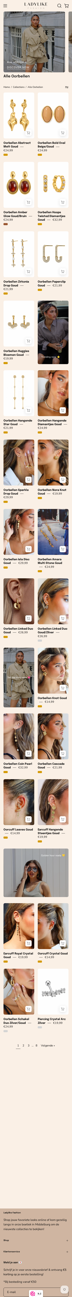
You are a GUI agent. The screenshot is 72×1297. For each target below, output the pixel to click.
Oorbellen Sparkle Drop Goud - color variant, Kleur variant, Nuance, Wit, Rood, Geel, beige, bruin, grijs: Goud (5, 502)
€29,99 (8, 497)
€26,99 (23, 632)
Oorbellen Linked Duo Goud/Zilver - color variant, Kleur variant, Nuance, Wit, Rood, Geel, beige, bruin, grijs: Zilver (40, 641)
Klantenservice (11, 1252)
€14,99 (49, 702)
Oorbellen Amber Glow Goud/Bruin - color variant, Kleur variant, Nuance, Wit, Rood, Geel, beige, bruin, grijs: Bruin (5, 224)
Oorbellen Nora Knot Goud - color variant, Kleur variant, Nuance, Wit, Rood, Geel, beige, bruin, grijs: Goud (40, 498)
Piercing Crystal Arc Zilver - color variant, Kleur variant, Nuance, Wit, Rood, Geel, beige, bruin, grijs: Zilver (40, 1027)
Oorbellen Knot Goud (52, 698)
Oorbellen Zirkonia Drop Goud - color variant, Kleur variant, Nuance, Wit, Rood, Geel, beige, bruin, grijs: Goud (5, 293)
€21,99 (8, 289)
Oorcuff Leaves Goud (18, 829)
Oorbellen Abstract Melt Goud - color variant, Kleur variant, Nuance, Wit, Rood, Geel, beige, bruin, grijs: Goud (5, 155)
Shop (6, 1240)
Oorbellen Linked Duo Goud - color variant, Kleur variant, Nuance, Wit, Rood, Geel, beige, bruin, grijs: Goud (5, 637)
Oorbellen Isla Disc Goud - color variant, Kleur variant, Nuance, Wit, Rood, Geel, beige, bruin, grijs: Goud (5, 568)
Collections (18, 87)
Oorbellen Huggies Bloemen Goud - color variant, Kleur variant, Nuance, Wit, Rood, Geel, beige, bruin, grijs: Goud (5, 363)
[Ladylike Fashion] (36, 6)
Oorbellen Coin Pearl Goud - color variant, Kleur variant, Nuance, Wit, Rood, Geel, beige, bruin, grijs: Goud (5, 772)
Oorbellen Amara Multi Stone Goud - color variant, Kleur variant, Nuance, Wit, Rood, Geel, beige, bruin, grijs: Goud (40, 571)
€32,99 (57, 220)
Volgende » (48, 1045)
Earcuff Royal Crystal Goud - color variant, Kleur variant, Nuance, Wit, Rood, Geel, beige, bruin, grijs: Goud (5, 962)
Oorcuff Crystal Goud (53, 953)
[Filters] (66, 87)
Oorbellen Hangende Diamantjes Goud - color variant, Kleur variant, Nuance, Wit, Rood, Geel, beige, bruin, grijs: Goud (40, 432)
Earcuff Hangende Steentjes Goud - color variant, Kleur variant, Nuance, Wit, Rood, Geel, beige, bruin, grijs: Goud (40, 841)
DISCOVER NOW (18, 67)
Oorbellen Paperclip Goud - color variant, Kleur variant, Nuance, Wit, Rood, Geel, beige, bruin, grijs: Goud (40, 290)
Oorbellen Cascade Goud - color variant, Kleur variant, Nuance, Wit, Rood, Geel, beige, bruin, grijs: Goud (40, 772)
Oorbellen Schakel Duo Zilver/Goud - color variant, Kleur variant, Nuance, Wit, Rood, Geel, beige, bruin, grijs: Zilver (5, 1031)
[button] (59, 5)
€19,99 (8, 358)
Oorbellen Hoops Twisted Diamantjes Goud (51, 216)
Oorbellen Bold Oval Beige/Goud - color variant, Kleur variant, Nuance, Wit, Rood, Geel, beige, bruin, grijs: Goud (40, 155)
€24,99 (8, 150)
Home (6, 87)
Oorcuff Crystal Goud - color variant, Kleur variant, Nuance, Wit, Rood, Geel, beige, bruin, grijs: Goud (40, 962)
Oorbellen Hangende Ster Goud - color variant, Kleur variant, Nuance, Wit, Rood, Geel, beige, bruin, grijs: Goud (5, 432)
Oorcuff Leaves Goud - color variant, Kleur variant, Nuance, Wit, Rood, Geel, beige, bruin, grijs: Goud (5, 838)
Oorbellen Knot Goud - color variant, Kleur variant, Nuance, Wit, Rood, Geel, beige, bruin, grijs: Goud (40, 706)
